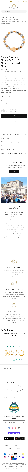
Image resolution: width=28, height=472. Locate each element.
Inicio (2, 17)
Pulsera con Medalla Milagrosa (9, 19)
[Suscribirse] (23, 422)
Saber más (14, 247)
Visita (14, 171)
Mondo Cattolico (8, 461)
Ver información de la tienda (9, 125)
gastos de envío (5, 71)
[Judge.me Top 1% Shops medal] (21, 353)
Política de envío (19, 468)
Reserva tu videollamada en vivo (11, 397)
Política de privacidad (19, 466)
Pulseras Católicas (10, 17)
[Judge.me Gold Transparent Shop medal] (7, 353)
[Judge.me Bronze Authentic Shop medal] (14, 353)
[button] (3, 6)
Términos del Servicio (10, 468)
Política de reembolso (9, 466)
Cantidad (3, 100)
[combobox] (14, 11)
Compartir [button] (5, 129)
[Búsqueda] (3, 11)
